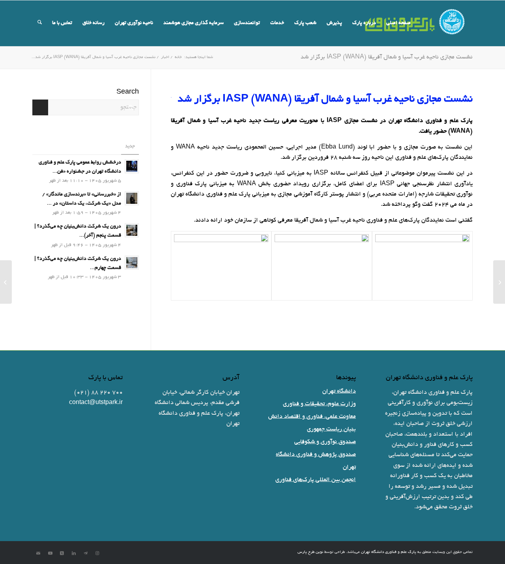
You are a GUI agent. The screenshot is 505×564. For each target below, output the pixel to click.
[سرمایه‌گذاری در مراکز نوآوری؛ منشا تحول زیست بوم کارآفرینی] (499, 282)
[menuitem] (398, 23)
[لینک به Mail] (38, 553)
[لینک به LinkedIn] (74, 553)
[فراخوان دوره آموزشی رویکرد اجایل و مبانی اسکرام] (6, 282)
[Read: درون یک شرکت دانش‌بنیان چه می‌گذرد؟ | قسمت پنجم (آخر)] (132, 230)
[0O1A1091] (321, 265)
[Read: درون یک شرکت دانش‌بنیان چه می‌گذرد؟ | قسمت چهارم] (132, 263)
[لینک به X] (62, 553)
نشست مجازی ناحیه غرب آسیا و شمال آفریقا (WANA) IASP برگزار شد (387, 57)
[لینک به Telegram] (86, 553)
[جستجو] (39, 23)
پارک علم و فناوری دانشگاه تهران (388, 552)
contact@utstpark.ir (96, 403)
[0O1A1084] (422, 265)
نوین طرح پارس (310, 552)
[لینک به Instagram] (97, 553)
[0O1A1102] (221, 265)
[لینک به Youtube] (50, 553)
